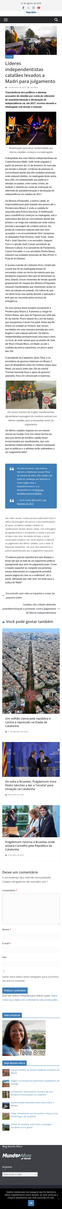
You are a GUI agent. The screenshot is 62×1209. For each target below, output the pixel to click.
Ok (31, 1203)
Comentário (9, 890)
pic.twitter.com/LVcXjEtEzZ (29, 493)
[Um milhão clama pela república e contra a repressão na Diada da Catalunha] (31, 630)
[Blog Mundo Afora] (31, 12)
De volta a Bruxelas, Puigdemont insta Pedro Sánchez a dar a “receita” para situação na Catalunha (30, 785)
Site (4, 957)
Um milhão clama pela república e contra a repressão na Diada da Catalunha (28, 722)
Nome (6, 929)
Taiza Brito (34, 87)
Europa (9, 57)
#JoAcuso (39, 490)
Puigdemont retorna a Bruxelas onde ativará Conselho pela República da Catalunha (30, 845)
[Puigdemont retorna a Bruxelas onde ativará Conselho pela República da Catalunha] (31, 807)
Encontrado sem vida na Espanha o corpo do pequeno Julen (30, 595)
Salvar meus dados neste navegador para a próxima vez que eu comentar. (30, 978)
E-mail (6, 943)
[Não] (58, 1198)
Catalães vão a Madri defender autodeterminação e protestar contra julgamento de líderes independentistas (29, 608)
